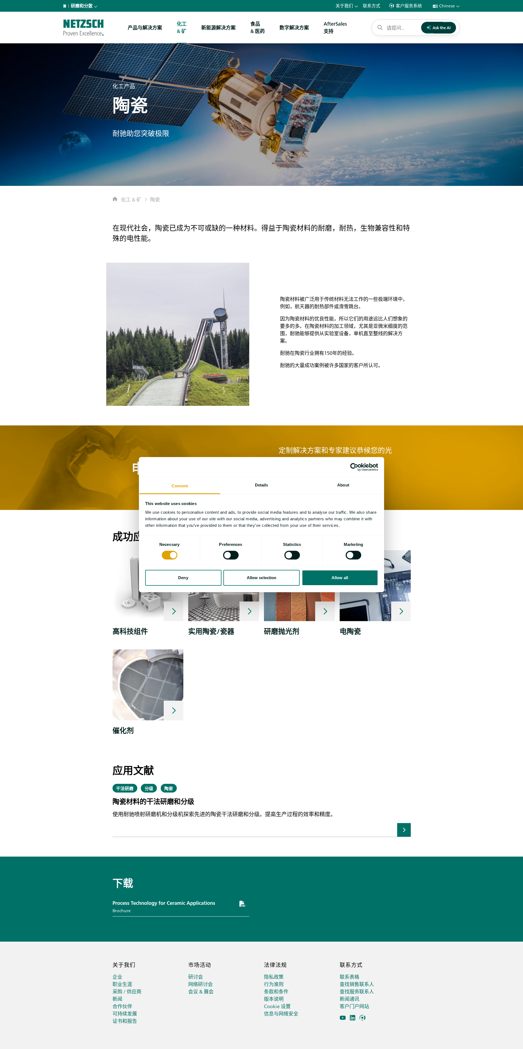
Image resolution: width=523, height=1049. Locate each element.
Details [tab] (261, 484)
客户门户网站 (354, 1006)
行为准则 (274, 984)
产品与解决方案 (145, 27)
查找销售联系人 (357, 984)
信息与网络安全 (281, 1013)
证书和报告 (124, 1020)
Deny (183, 577)
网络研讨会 (200, 984)
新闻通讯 (349, 998)
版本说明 (274, 998)
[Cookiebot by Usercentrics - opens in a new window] (354, 467)
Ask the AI (442, 27)
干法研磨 (124, 788)
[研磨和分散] (83, 27)
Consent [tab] (180, 485)
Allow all (340, 577)
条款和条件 (276, 991)
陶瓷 (155, 199)
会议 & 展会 (201, 991)
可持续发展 (124, 1013)
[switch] (231, 555)
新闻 (117, 998)
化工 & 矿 (131, 199)
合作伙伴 (122, 1006)
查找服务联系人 (357, 991)
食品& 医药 (257, 27)
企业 (117, 976)
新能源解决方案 (218, 27)
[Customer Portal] (362, 1018)
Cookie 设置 (277, 1006)
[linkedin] (352, 1018)
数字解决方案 (294, 27)
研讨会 (195, 976)
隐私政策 (274, 976)
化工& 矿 (182, 27)
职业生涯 (122, 984)
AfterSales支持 (335, 27)
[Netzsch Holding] (65, 6)
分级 (149, 788)
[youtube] (343, 1018)
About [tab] (343, 484)
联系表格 (349, 976)
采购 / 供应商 (126, 991)
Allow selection (261, 577)
